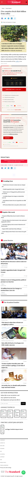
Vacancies (2, 448)
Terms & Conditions (4, 465)
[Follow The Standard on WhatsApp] (23, 472)
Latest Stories (8, 240)
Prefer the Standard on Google (9, 22)
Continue (8, 137)
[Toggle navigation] (2, 2)
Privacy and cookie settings (5, 467)
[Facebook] (4, 414)
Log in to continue (18, 109)
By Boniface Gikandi (5, 15)
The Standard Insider (11, 302)
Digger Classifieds (11, 429)
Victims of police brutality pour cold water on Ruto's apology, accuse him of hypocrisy (13, 365)
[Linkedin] (17, 414)
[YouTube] (24, 414)
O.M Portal (2, 454)
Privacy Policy (3, 462)
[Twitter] (11, 414)
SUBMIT (23, 403)
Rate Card (2, 445)
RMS (1, 459)
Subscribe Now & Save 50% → (14, 89)
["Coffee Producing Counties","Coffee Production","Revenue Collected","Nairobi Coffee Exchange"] (14, 161)
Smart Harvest (8, 8)
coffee (17, 61)
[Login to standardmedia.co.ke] (26, 2)
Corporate (2, 440)
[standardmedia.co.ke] (13, 2)
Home (3, 8)
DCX (1, 451)
